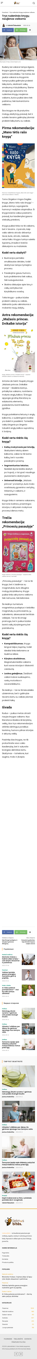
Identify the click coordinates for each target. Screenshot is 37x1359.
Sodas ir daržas (6, 985)
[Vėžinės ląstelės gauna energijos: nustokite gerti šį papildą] (28, 975)
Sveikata (4, 1008)
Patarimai (5, 12)
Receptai (4, 1195)
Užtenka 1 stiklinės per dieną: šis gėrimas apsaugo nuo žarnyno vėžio (11, 1029)
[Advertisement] (18, 843)
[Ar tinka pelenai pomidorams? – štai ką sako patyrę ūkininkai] (28, 990)
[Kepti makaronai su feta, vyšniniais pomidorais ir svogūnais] (18, 1182)
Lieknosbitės (6, 1233)
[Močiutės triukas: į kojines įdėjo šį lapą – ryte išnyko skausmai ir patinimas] (28, 959)
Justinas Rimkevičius (8, 1096)
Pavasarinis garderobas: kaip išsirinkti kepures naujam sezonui (28, 941)
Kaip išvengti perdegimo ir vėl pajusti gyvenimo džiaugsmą (9, 941)
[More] (30, 30)
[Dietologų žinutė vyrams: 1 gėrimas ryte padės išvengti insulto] (28, 1013)
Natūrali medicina (7, 954)
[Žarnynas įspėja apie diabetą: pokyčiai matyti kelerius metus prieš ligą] (28, 1044)
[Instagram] (21, 1354)
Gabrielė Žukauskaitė (14, 25)
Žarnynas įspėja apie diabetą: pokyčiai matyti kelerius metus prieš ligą (11, 1045)
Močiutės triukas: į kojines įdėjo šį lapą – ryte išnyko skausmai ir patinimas (10, 960)
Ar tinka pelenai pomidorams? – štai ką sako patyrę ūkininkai (10, 991)
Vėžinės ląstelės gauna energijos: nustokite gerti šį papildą (9, 975)
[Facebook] (16, 1354)
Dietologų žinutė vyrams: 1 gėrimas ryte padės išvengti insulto (10, 1014)
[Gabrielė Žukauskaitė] (4, 25)
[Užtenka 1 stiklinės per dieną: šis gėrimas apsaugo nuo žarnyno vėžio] (28, 1029)
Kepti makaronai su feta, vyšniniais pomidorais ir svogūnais (17, 1199)
